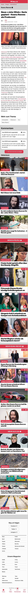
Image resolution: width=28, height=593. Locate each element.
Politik (16, 536)
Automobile (4, 569)
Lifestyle (4, 548)
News (3, 536)
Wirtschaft (17, 541)
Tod (25, 77)
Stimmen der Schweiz (19, 546)
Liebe (3, 562)
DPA (6, 20)
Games (3, 546)
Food (16, 564)
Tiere (3, 566)
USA (6, 21)
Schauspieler (22, 60)
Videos (3, 543)
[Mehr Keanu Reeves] (14, 346)
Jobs (3, 578)
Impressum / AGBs (19, 580)
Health (3, 559)
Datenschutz (5, 580)
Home (2, 4)
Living (16, 559)
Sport (3, 539)
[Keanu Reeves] (14, 7)
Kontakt (16, 578)
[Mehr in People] (14, 240)
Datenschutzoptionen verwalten (8, 582)
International (13, 4)
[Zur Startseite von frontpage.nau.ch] (14, 1)
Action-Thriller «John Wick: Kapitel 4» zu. (12, 57)
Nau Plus (17, 543)
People (7, 4)
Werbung (4, 576)
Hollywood (4, 51)
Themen (16, 548)
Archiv (3, 551)
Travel (16, 566)
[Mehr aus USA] (14, 431)
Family (3, 564)
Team (16, 576)
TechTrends (17, 569)
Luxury (16, 562)
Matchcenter (17, 539)
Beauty (3, 571)
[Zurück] (1, 1)
